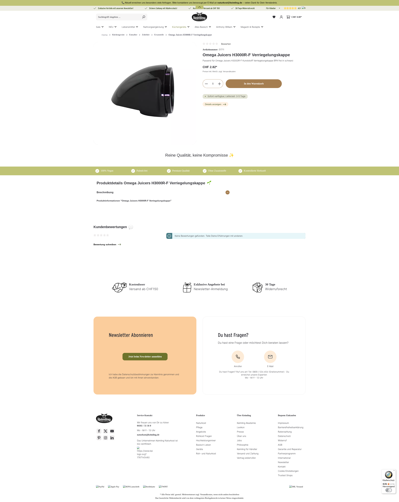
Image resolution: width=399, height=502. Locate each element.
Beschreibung (105, 192)
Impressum (283, 423)
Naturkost (201, 423)
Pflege (199, 427)
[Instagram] (105, 437)
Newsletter (283, 462)
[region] (145, 93)
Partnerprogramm (287, 453)
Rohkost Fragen (204, 436)
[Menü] (394, 471)
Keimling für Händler (247, 449)
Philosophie (242, 444)
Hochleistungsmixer (206, 440)
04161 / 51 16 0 (144, 426)
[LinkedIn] (112, 437)
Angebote (201, 431)
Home (105, 34)
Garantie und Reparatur (290, 449)
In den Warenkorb (254, 83)
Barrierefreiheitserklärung (290, 427)
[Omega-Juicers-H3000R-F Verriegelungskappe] (145, 93)
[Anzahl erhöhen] (219, 83)
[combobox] (118, 17)
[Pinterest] (99, 437)
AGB (280, 444)
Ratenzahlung (285, 431)
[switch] (389, 490)
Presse (240, 431)
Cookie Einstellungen (288, 471)
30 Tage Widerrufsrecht (245, 8)
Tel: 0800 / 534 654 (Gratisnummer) (266, 372)
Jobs (239, 440)
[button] (279, 8)
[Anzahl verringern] (206, 83)
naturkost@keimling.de (148, 435)
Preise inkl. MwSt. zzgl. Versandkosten (219, 71)
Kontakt (282, 466)
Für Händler (271, 8)
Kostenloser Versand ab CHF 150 (206, 8)
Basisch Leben (203, 444)
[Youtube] (112, 431)
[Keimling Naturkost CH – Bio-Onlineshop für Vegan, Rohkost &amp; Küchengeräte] (199, 17)
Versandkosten (206, 494)
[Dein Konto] (281, 17)
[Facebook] (99, 431)
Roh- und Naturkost (206, 453)
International (284, 458)
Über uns (241, 436)
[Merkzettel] (274, 17)
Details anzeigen (213, 104)
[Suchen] (143, 17)
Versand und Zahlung (247, 453)
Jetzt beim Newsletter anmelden (145, 356)
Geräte (199, 449)
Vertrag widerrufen (246, 458)
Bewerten (226, 44)
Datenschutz (284, 436)
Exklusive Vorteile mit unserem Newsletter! (115, 8)
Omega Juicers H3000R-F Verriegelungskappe (190, 35)
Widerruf (282, 440)
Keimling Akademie (246, 423)
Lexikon (241, 427)
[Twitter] (105, 431)
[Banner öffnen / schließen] (199, 5)
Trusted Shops (285, 475)
